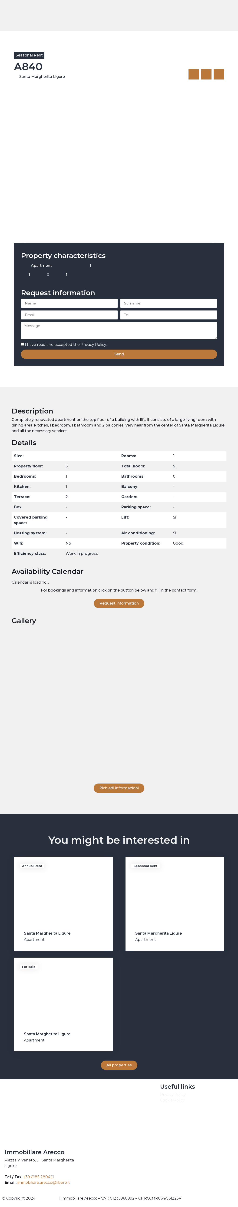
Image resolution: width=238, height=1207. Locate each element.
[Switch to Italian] (213, 15)
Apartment (34, 939)
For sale (28, 967)
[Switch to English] (204, 15)
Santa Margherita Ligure (42, 76)
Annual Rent (32, 866)
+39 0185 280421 (38, 1177)
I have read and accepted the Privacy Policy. (66, 344)
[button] (195, 15)
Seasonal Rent (29, 55)
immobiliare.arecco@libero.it (43, 1182)
